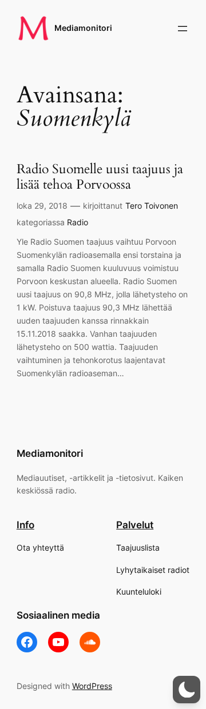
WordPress (92, 686)
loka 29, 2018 (42, 205)
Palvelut (134, 525)
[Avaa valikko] (182, 28)
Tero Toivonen (151, 205)
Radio (77, 222)
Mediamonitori (83, 28)
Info (25, 525)
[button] (186, 689)
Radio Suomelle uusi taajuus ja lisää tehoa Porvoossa (100, 177)
